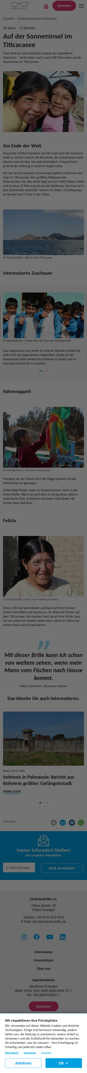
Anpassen (46, 1052)
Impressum (30, 1052)
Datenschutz (12, 1052)
